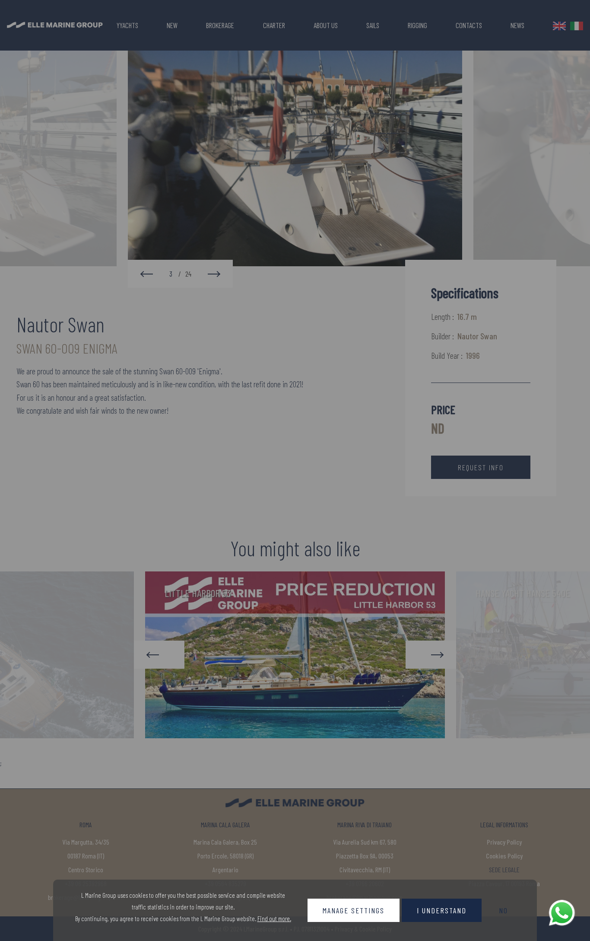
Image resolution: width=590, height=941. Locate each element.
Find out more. (274, 918)
